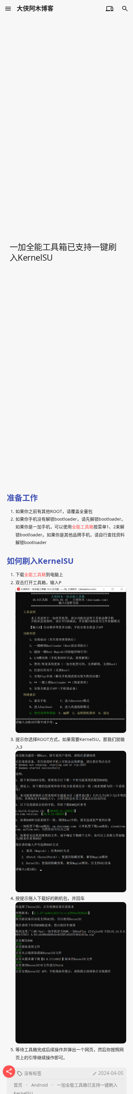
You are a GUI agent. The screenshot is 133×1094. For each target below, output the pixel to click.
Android (39, 1085)
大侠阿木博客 (35, 8)
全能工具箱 (82, 527)
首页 (18, 1085)
